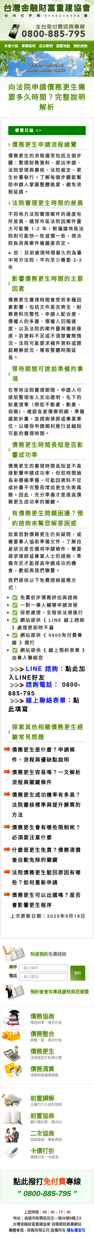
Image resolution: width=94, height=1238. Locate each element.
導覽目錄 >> (28, 130)
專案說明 (29, 45)
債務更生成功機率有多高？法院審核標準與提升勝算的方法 (46, 804)
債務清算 (42, 1068)
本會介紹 (11, 45)
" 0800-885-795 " (47, 1193)
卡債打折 (42, 1150)
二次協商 (42, 1133)
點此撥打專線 (47, 1181)
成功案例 (46, 45)
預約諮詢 (80, 45)
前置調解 (42, 1098)
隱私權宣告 (76, 1230)
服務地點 (63, 45)
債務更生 (42, 1051)
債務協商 (42, 1016)
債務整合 (42, 1033)
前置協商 (42, 1115)
